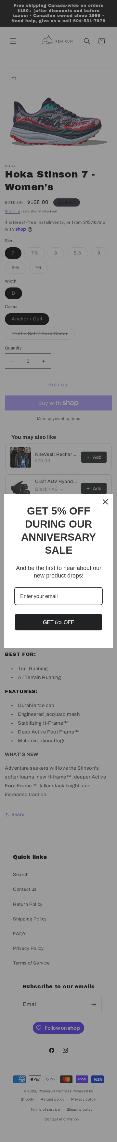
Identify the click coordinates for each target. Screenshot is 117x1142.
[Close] (105, 502)
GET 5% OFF (58, 622)
